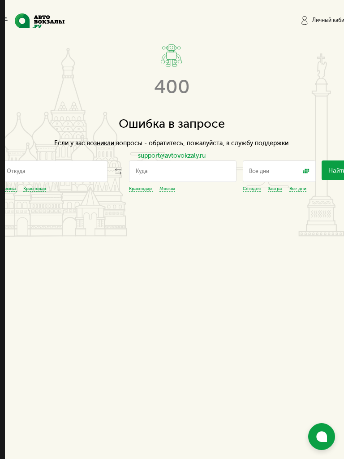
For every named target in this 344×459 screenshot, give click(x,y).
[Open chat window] (321, 436)
